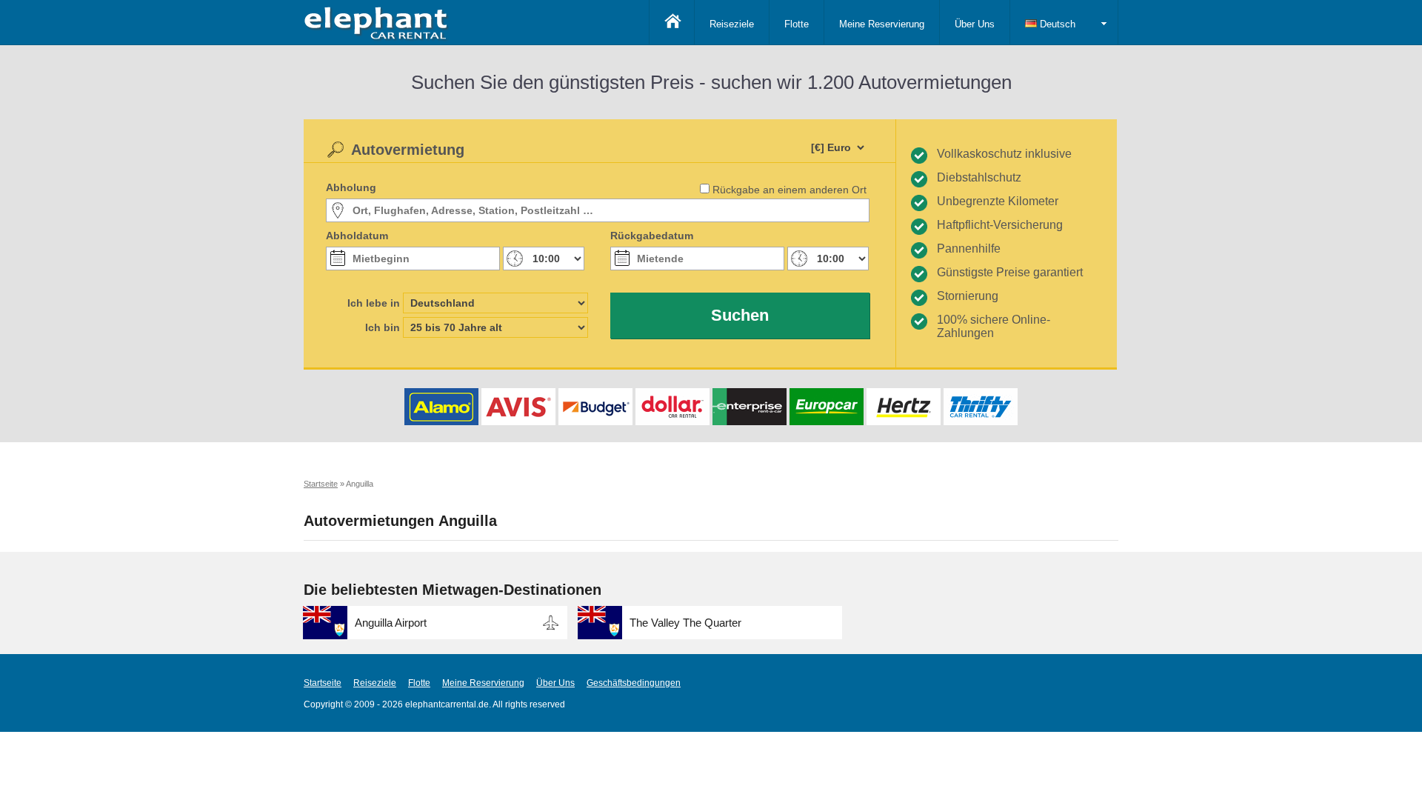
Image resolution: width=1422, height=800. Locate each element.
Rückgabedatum (651, 235)
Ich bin (382, 327)
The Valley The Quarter (685, 622)
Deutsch (1056, 24)
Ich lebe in (373, 303)
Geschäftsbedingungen (634, 683)
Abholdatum (357, 235)
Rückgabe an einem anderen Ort (789, 190)
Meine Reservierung (881, 24)
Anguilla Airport (391, 622)
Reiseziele (732, 24)
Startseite (322, 683)
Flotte (796, 24)
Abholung (351, 187)
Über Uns (975, 24)
